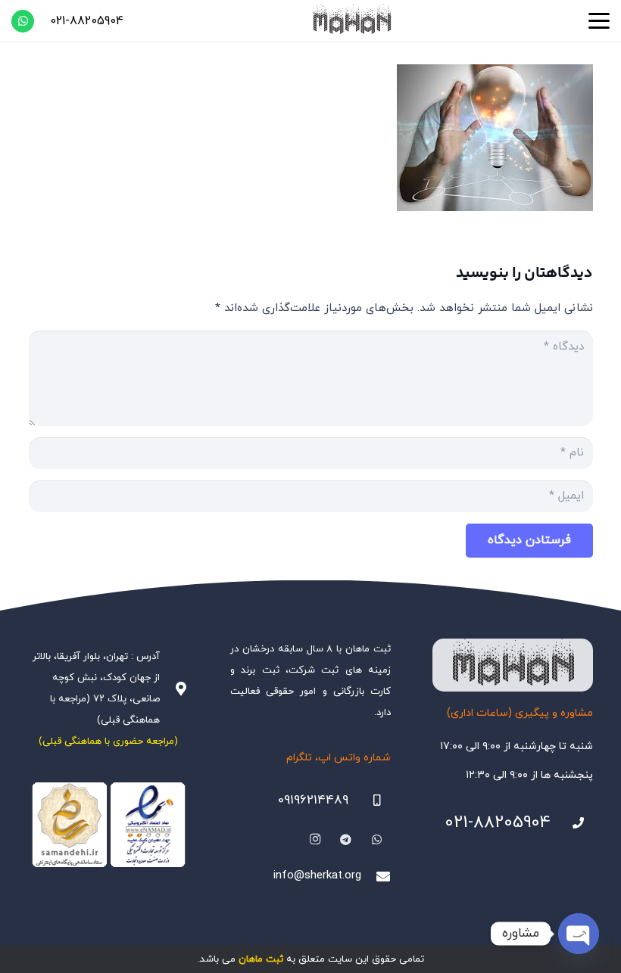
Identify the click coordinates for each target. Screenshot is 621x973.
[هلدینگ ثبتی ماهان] (351, 21)
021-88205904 (498, 823)
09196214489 (313, 800)
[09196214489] (369, 800)
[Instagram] (315, 839)
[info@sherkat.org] (375, 876)
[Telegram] (346, 839)
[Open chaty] (578, 933)
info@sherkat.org (317, 876)
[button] (599, 21)
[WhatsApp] (22, 21)
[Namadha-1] (109, 824)
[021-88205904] (572, 823)
